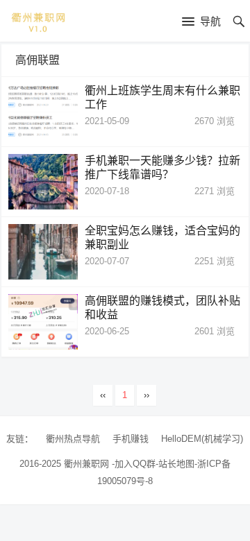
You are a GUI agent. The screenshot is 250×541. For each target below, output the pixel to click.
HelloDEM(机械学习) (202, 438)
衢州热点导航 (73, 438)
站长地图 (176, 463)
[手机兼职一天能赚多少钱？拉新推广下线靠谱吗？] (43, 181)
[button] (201, 22)
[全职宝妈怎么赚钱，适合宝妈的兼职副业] (43, 252)
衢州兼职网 (86, 463)
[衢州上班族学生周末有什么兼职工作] (43, 111)
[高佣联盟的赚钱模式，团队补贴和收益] (43, 322)
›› (146, 395)
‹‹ (103, 395)
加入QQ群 (135, 463)
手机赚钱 (130, 438)
